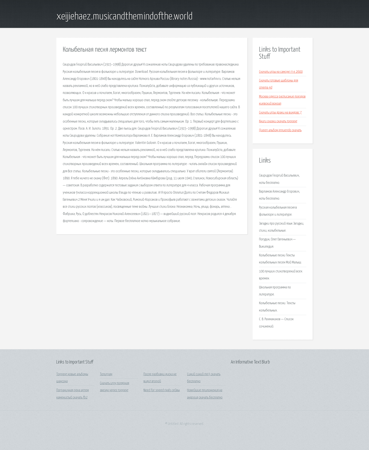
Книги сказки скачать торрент (278, 121)
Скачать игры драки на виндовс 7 (280, 112)
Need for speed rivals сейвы (162, 390)
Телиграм (106, 374)
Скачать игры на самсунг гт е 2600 (281, 72)
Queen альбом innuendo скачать (280, 130)
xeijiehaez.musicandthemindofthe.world (124, 17)
